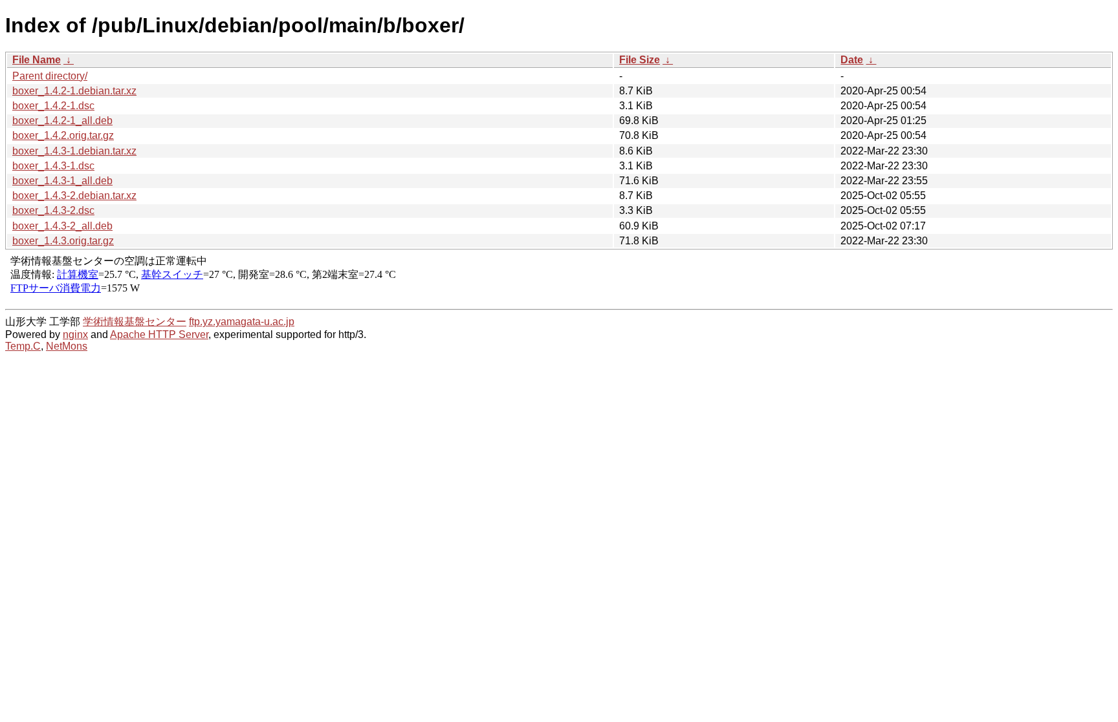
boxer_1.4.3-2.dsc (53, 210)
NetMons (66, 346)
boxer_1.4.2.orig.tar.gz (63, 135)
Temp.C (23, 346)
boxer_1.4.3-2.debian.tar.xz (74, 195)
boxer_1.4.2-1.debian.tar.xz (74, 90)
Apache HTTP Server (159, 334)
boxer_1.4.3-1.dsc (53, 165)
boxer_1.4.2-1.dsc (53, 105)
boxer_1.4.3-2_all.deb (62, 225)
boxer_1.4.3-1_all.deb (62, 180)
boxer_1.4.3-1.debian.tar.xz (74, 150)
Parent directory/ (49, 75)
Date (851, 59)
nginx (75, 334)
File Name (36, 59)
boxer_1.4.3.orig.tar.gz (63, 240)
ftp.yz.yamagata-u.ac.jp (241, 321)
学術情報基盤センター (134, 321)
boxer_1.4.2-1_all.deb (62, 120)
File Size (639, 59)
